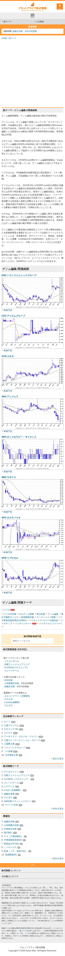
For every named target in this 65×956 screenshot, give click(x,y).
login (59, 8)
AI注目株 (8, 680)
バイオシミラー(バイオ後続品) (43, 620)
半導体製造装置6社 (13, 840)
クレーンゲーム (11, 670)
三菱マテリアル (11, 725)
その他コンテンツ (10, 876)
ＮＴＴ (7, 721)
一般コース (22, 931)
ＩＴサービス (10, 847)
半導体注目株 (10, 829)
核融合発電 (9, 794)
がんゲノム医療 (26, 614)
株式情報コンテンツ (11, 870)
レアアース (9, 786)
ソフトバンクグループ (14, 747)
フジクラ (8, 733)
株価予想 (8, 310)
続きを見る (58, 758)
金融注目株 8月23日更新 (24, 31)
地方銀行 (8, 832)
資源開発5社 (11, 854)
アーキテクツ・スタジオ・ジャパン (21, 736)
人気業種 (40, 21)
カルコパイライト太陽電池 (17, 696)
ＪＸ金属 (8, 751)
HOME (4, 38)
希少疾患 (41, 614)
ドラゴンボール (11, 661)
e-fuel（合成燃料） (13, 790)
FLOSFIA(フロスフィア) (15, 667)
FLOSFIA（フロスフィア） (17, 779)
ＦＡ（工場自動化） (13, 836)
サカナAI (8, 699)
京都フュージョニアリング (17, 664)
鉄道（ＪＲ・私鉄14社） (16, 851)
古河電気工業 (11, 755)
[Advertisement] (32, 73)
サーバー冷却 (11, 805)
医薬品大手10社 (11, 843)
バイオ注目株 (10, 614)
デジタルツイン (11, 771)
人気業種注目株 (11, 683)
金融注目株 (9, 686)
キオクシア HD (11, 729)
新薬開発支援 (27, 617)
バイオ (7, 610)
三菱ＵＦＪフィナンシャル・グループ (22, 740)
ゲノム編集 (53, 614)
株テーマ (7, 21)
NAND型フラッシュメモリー (17, 801)
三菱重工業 (9, 744)
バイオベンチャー (23, 623)
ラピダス (8, 705)
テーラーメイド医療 (46, 617)
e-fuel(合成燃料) (12, 702)
